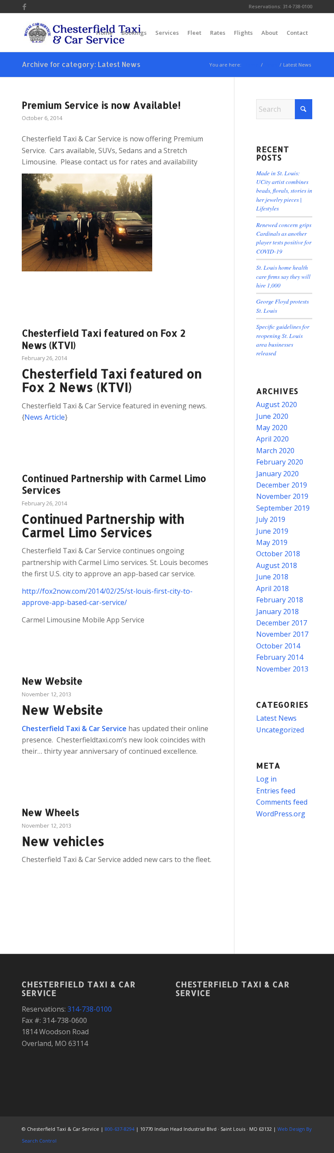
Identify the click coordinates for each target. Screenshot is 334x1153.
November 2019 (282, 496)
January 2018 (277, 611)
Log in (266, 779)
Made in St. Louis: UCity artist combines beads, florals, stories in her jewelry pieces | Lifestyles (284, 191)
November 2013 (282, 669)
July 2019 (270, 519)
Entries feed (275, 790)
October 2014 (278, 646)
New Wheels (50, 812)
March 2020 (275, 450)
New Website (52, 681)
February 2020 (279, 462)
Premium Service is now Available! (101, 105)
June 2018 (272, 577)
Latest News (276, 718)
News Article (44, 417)
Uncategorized (280, 730)
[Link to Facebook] (24, 6)
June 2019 (272, 531)
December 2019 (281, 485)
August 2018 (276, 565)
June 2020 (272, 416)
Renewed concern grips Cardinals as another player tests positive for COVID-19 (283, 238)
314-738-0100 (297, 6)
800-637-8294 (119, 1129)
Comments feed (281, 802)
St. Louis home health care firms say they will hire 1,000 (283, 276)
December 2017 (281, 623)
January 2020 (277, 473)
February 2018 (279, 600)
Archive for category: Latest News (81, 64)
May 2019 (271, 542)
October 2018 (278, 553)
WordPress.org (280, 814)
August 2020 (276, 404)
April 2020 (272, 439)
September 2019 (283, 508)
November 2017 (282, 634)
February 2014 (279, 657)
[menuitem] (104, 32)
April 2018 (272, 588)
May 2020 (271, 427)
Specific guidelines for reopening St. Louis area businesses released (282, 339)
